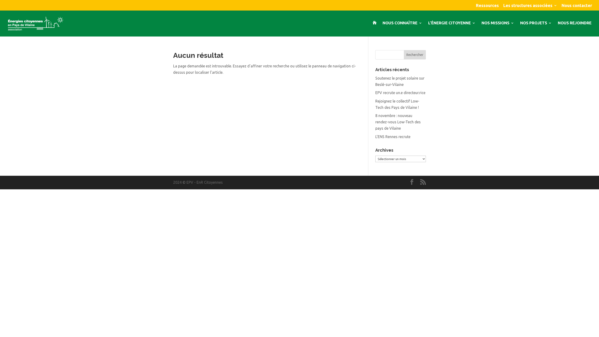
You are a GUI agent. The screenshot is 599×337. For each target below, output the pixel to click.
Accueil (374, 29)
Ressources (487, 5)
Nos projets (533, 23)
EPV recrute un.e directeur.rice (400, 93)
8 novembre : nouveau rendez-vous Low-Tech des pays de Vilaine (398, 122)
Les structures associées (527, 5)
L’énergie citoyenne (449, 23)
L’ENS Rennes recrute (392, 137)
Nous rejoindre (575, 23)
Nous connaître (400, 23)
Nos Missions (495, 23)
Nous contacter (577, 5)
